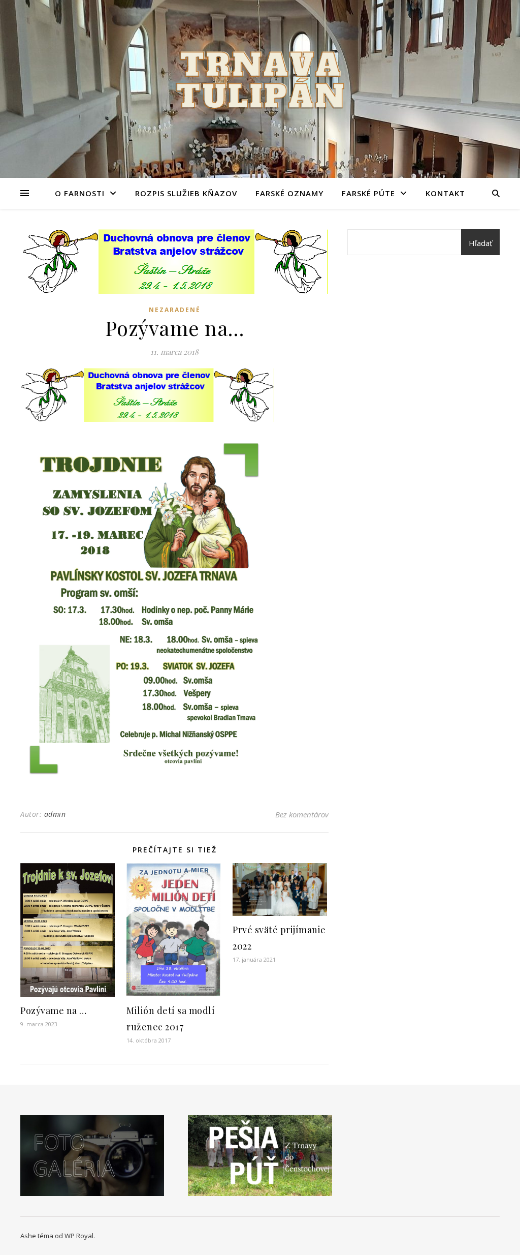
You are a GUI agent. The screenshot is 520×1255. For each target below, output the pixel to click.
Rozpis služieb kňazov (186, 193)
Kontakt (445, 193)
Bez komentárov (302, 814)
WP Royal (78, 1235)
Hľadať (480, 243)
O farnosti (80, 193)
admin (55, 814)
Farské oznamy (289, 193)
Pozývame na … (53, 1010)
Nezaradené (175, 309)
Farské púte (368, 193)
